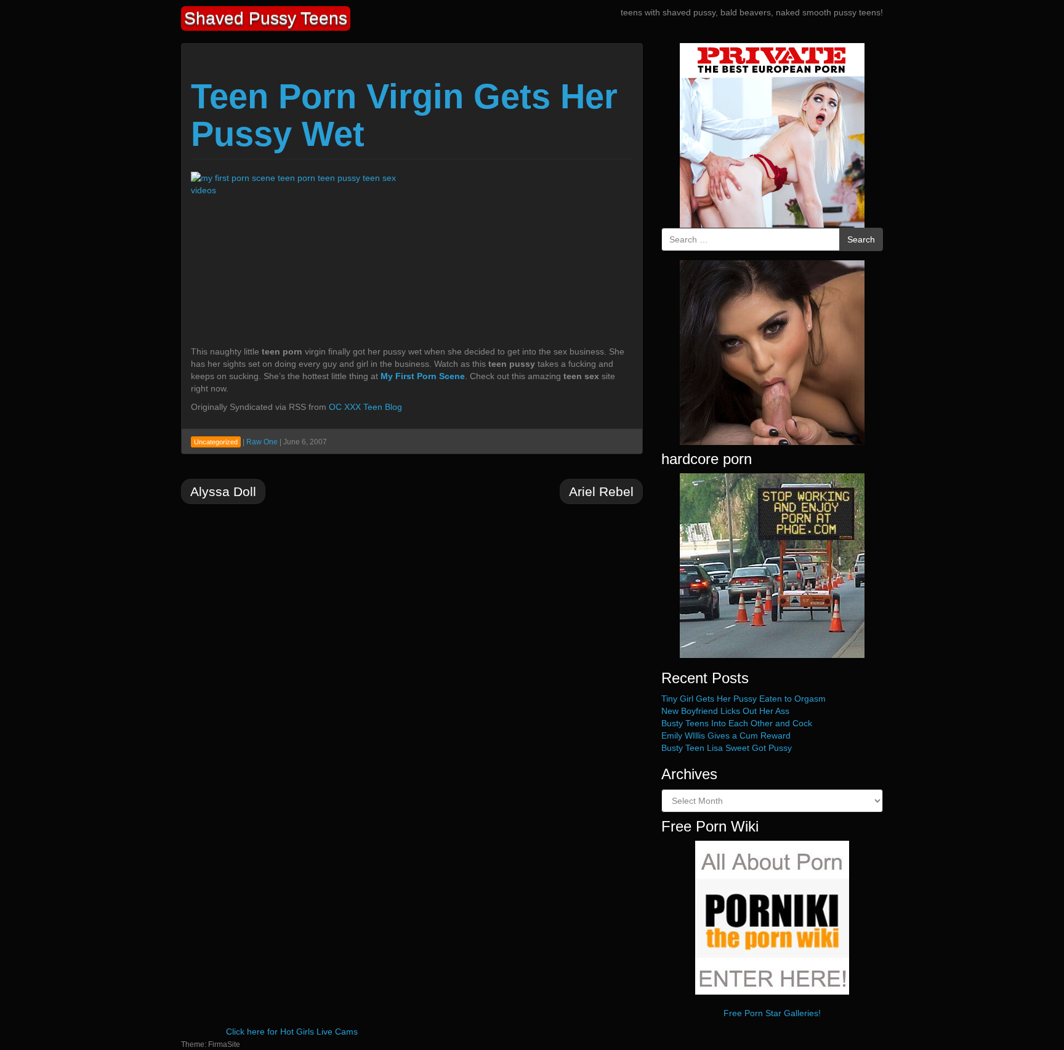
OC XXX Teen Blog (365, 407)
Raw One (262, 442)
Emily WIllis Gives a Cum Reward (726, 735)
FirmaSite (224, 1044)
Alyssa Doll (223, 491)
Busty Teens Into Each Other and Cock (736, 723)
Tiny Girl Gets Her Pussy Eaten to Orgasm (743, 698)
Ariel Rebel (601, 491)
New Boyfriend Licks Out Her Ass (725, 711)
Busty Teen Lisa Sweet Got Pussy (726, 748)
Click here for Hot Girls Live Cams (292, 1031)
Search (861, 239)
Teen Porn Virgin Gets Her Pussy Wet (404, 115)
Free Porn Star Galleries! (772, 1013)
